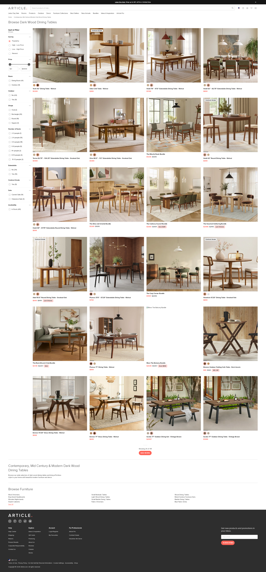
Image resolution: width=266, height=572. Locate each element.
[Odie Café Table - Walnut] (117, 55)
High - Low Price (18, 45)
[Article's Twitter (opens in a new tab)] (25, 522)
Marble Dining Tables (182, 499)
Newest (15, 53)
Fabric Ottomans (97, 502)
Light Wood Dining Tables (101, 497)
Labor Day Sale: (120, 2)
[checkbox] (19, 81)
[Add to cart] (85, 86)
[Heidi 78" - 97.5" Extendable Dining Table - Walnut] (174, 55)
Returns (10, 538)
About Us (32, 542)
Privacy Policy (22, 563)
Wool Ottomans (14, 495)
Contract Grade (74, 535)
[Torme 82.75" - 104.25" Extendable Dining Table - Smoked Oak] (60, 125)
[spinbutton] (13, 69)
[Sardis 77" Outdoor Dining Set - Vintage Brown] (174, 403)
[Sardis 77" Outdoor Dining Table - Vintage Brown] (230, 403)
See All (10, 504)
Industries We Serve (75, 538)
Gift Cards (32, 535)
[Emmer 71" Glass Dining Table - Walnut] (117, 403)
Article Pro (72, 531)
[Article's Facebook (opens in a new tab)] (20, 522)
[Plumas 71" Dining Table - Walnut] (117, 334)
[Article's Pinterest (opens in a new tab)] (14, 522)
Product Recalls (13, 542)
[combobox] (239, 8)
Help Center (12, 531)
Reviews (31, 546)
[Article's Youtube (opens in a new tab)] (30, 522)
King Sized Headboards (16, 497)
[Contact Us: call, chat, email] (243, 8)
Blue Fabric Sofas (181, 502)
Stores (31, 553)
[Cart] (255, 8)
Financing (32, 538)
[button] (243, 8)
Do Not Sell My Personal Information (40, 563)
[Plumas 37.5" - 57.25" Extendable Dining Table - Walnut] (117, 264)
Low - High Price (18, 49)
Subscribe (228, 543)
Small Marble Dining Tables (101, 499)
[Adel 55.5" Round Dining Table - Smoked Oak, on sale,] (60, 264)
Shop (76, 563)
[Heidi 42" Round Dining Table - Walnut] (230, 125)
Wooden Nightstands (15, 499)
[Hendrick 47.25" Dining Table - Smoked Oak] (230, 264)
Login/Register (53, 531)
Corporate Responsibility (16, 546)
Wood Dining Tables (182, 495)
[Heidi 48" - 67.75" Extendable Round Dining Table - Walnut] (60, 194)
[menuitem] (13, 13)
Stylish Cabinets (14, 502)
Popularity (15, 41)
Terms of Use (12, 563)
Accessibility (69, 563)
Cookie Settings (58, 563)
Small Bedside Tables (99, 495)
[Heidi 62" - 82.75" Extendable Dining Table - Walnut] (230, 55)
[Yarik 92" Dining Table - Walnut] (60, 55)
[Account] (247, 8)
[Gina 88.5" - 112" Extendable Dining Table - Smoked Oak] (117, 125)
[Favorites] (251, 8)
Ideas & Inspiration (35, 531)
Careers (31, 549)
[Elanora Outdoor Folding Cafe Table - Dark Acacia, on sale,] (230, 334)
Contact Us (12, 549)
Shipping (11, 535)
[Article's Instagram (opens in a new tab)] (9, 522)
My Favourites (53, 535)
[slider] (10, 64)
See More (145, 453)
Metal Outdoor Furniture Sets (185, 497)
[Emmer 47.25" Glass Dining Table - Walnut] (60, 403)
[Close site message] (256, 2)
